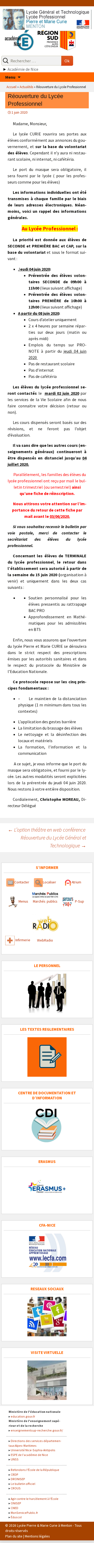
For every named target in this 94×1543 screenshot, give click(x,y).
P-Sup (79, 901)
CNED (14, 1508)
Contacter (21, 882)
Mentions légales (37, 1536)
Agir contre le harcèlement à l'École (34, 1499)
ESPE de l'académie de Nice (29, 1455)
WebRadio (45, 940)
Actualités (26, 87)
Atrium (76, 882)
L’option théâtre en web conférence (46, 829)
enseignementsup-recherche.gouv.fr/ (37, 1430)
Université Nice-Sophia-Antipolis (33, 1450)
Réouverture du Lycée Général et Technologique (53, 841)
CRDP (14, 1474)
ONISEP (16, 1503)
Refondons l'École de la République (35, 1470)
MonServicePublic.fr (24, 1513)
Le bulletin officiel (23, 1484)
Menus (23, 901)
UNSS (15, 1459)
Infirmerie (22, 940)
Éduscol (16, 1517)
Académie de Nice (23, 69)
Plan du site (13, 1536)
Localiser (49, 882)
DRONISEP (18, 1479)
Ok (66, 60)
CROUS (16, 1488)
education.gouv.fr (23, 1416)
